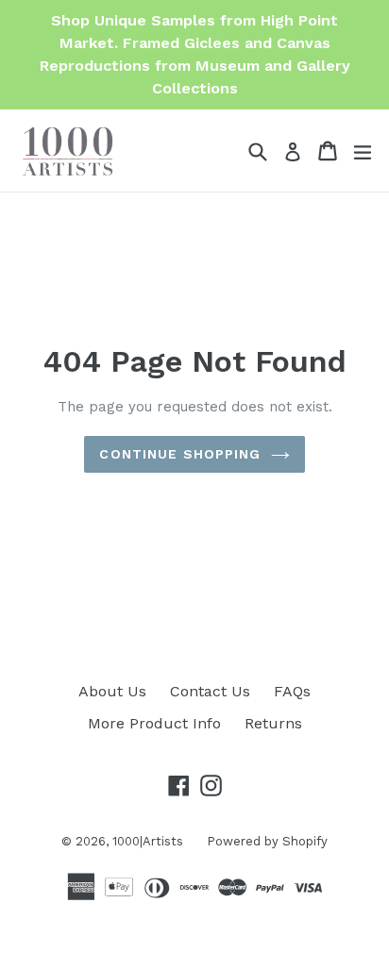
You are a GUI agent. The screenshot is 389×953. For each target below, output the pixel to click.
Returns (273, 723)
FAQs (292, 691)
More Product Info (154, 723)
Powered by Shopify (267, 841)
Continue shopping (180, 453)
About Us (112, 691)
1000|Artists (147, 841)
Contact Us (210, 691)
